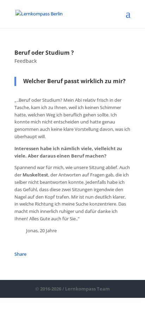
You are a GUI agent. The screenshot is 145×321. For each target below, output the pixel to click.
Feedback (25, 61)
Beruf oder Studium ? (44, 52)
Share (20, 254)
